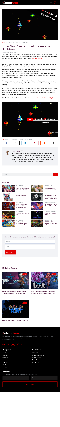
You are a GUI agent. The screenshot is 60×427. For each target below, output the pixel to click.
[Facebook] (4, 344)
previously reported (37, 58)
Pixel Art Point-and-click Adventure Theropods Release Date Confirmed (43, 292)
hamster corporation (18, 139)
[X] (22, 151)
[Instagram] (17, 344)
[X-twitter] (8, 344)
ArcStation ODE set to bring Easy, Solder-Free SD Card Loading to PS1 (51, 197)
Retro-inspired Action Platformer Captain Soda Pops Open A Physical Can (22, 189)
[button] (51, 2)
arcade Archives (9, 139)
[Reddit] (21, 344)
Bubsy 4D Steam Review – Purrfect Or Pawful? (51, 205)
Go (55, 174)
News (3, 42)
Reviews (54, 202)
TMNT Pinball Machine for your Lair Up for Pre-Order (51, 223)
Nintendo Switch (42, 98)
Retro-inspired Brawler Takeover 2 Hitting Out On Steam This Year (22, 206)
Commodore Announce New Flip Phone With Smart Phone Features (51, 188)
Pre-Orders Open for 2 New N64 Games (21, 196)
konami (30, 139)
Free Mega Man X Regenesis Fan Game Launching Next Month (22, 223)
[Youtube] (13, 344)
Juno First (26, 139)
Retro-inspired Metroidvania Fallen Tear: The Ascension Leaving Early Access (14, 293)
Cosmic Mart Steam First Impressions (15, 320)
